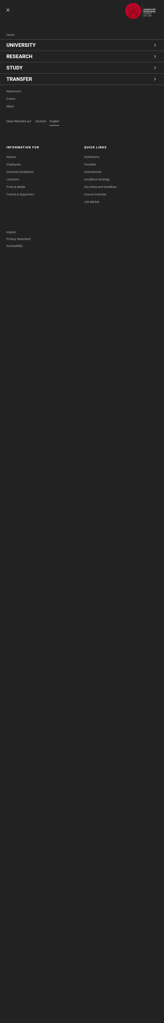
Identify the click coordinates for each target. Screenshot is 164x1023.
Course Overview (95, 194)
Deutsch (40, 121)
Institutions (91, 157)
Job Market (91, 202)
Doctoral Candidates (20, 172)
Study (14, 67)
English (54, 121)
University (21, 45)
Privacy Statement (18, 239)
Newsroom (13, 91)
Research (19, 56)
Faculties (90, 164)
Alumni (11, 157)
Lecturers (12, 179)
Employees (13, 164)
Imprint (11, 232)
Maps (10, 106)
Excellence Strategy (97, 179)
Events (10, 98)
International (92, 172)
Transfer (19, 79)
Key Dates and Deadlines (100, 187)
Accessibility (14, 246)
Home (10, 35)
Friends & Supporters (20, 194)
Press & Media (15, 187)
